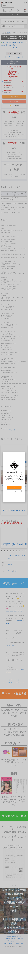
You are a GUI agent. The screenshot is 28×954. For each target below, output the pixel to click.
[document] (14, 477)
